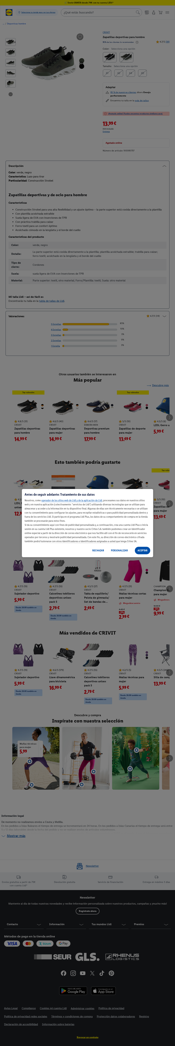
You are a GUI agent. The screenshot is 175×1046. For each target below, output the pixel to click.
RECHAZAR (98, 550)
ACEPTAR (142, 550)
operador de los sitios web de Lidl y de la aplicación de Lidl (71, 500)
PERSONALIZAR (119, 550)
